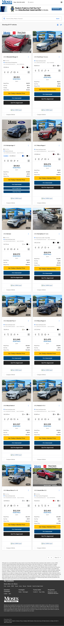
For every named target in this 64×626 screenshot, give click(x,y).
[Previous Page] (48, 557)
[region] (17, 87)
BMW (12, 586)
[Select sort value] (60, 24)
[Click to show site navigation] (61, 2)
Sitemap (17, 620)
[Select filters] (58, 24)
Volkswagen (25, 592)
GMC (10, 593)
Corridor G (35, 592)
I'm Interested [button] (16, 98)
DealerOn (14, 620)
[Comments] (29, 72)
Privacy (21, 620)
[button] (29, 42)
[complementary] (59, 621)
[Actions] (28, 57)
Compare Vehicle (10, 114)
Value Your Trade (17, 191)
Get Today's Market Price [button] (16, 93)
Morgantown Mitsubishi (53, 593)
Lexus (20, 586)
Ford (5, 586)
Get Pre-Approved (16, 188)
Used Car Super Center (37, 586)
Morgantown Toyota (52, 592)
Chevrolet (29, 586)
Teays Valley (42, 592)
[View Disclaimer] (17, 72)
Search (57, 18)
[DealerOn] (8, 619)
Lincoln (8, 586)
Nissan (24, 586)
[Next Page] (51, 557)
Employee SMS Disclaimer (29, 620)
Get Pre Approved (17, 103)
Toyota (16, 586)
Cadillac (5, 593)
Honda (20, 592)
